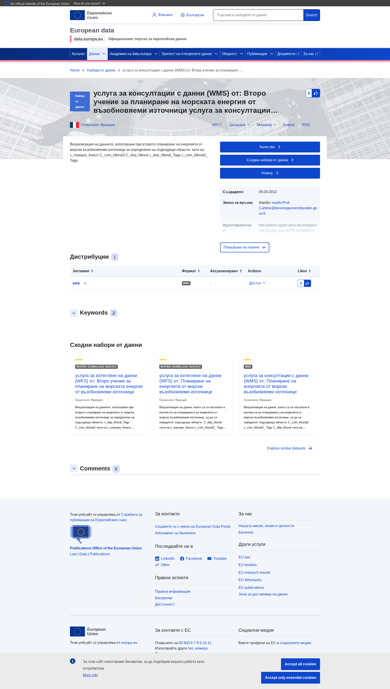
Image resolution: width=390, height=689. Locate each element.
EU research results (254, 572)
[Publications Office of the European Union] (110, 533)
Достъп (255, 283)
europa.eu (129, 643)
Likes (302, 271)
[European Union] (110, 631)
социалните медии (295, 643)
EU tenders (248, 565)
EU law (244, 557)
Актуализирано (224, 271)
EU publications (251, 588)
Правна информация (172, 591)
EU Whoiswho (250, 580)
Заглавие (81, 271)
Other (165, 565)
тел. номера (198, 648)
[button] (90, 3)
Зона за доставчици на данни (263, 594)
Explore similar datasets (290, 448)
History (267, 173)
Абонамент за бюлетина (175, 533)
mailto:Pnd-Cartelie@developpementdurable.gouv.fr (288, 208)
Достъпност (165, 604)
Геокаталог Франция (98, 125)
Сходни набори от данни (267, 160)
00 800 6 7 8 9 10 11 (195, 643)
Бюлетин (246, 532)
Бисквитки (163, 598)
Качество (267, 147)
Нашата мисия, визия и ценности (266, 526)
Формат (189, 271)
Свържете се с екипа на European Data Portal (192, 526)
